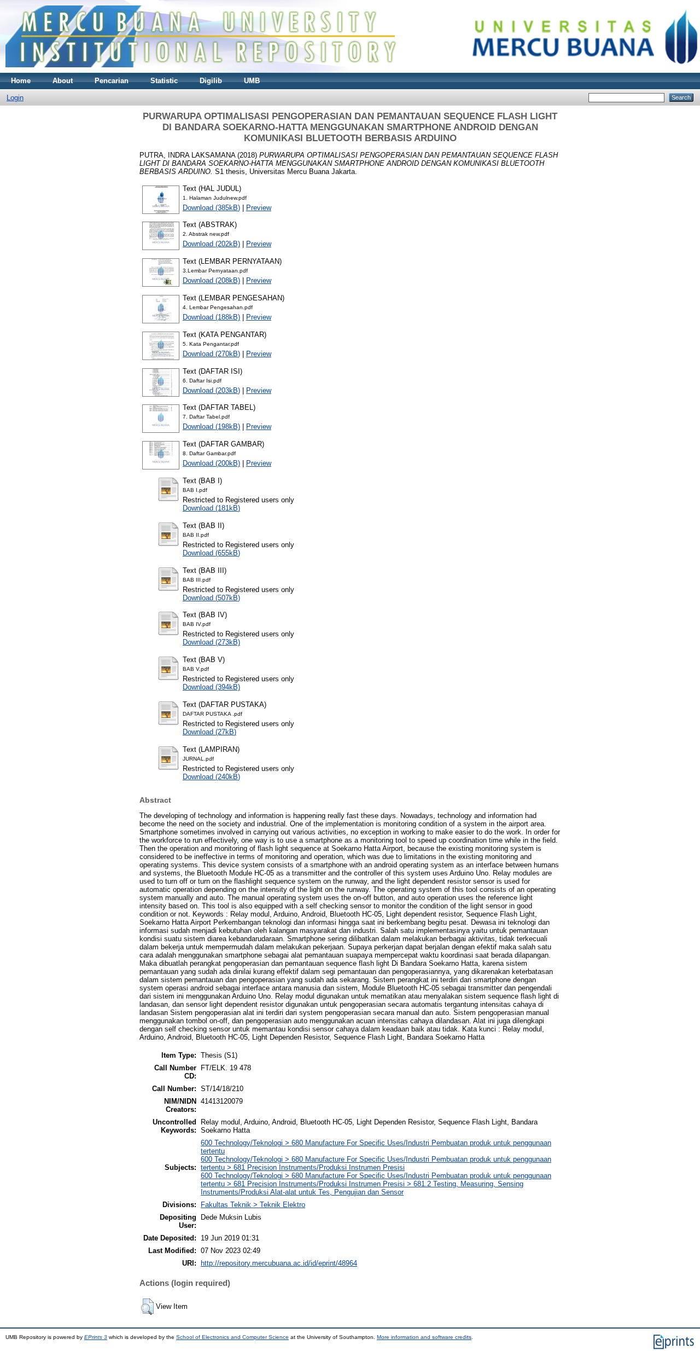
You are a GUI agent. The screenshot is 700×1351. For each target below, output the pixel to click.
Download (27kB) (209, 732)
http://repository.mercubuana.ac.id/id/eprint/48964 (279, 1263)
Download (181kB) (211, 508)
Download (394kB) (211, 687)
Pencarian (112, 81)
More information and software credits (424, 1337)
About (62, 81)
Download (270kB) (211, 354)
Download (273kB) (211, 642)
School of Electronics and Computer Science (232, 1337)
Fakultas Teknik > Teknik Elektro (253, 1205)
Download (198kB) (211, 426)
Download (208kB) (211, 280)
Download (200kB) (211, 463)
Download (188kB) (211, 317)
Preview (258, 208)
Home (21, 81)
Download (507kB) (211, 598)
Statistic (164, 81)
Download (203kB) (211, 390)
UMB (252, 81)
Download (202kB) (211, 244)
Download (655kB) (211, 553)
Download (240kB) (211, 777)
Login (15, 98)
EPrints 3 (95, 1337)
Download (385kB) (211, 208)
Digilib (211, 81)
